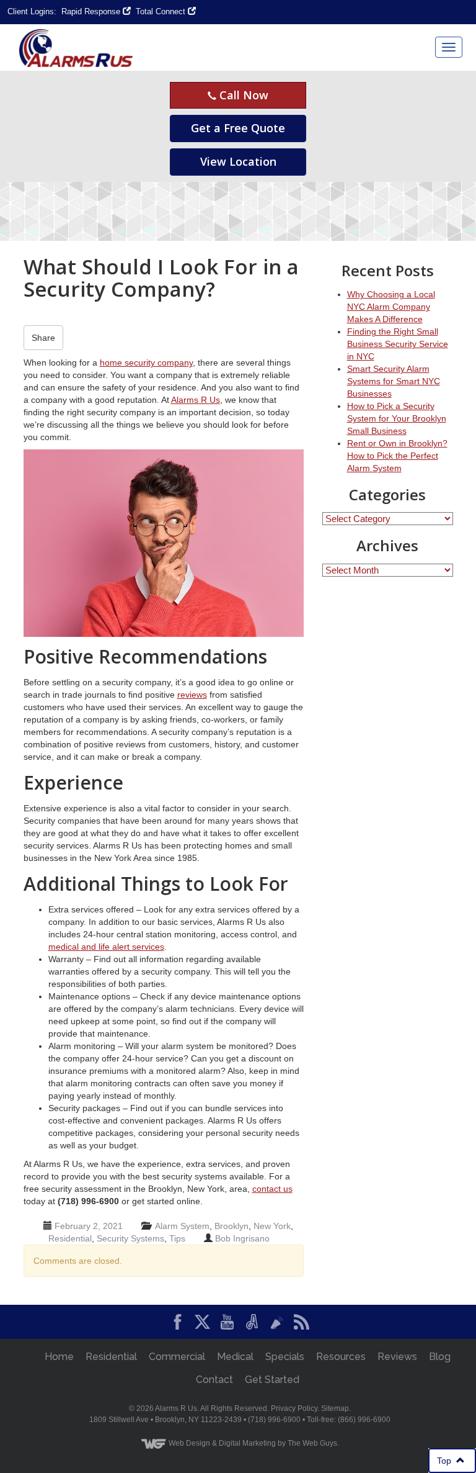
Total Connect (162, 11)
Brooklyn (231, 1226)
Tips (177, 1238)
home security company (146, 362)
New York (272, 1226)
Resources (341, 1357)
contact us (272, 1189)
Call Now (242, 95)
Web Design (189, 1443)
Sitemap (335, 1408)
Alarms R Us (195, 400)
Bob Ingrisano (242, 1238)
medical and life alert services (106, 947)
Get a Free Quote (238, 127)
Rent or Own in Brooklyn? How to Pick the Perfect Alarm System (397, 455)
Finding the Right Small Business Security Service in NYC (397, 344)
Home (59, 1357)
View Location (238, 161)
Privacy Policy (294, 1408)
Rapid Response (92, 11)
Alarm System (182, 1226)
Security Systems (130, 1238)
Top (448, 1461)
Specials (284, 1357)
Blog (440, 1357)
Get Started (272, 1379)
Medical (235, 1357)
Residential (70, 1238)
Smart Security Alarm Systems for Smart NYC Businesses (393, 381)
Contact (214, 1379)
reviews (192, 695)
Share (43, 338)
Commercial (177, 1357)
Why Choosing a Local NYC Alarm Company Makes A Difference (391, 306)
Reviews (397, 1357)
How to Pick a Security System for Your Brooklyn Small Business (396, 418)
